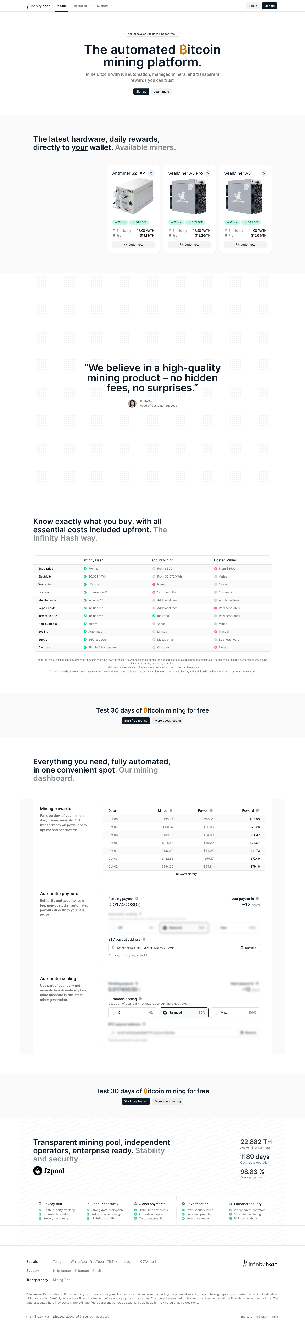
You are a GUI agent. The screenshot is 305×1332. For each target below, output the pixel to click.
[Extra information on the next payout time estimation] (257, 898)
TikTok (112, 1261)
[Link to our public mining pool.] (48, 1171)
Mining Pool (62, 1280)
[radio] (132, 928)
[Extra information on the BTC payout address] (144, 939)
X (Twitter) (148, 1261)
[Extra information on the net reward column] (257, 810)
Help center (62, 1271)
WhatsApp (79, 1261)
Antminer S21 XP (128, 173)
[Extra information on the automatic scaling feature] (140, 913)
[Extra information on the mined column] (170, 810)
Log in (253, 5)
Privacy (261, 1316)
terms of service (253, 659)
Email (96, 1271)
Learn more (161, 91)
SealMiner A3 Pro (185, 173)
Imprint (246, 1316)
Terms (274, 1316)
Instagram (128, 1261)
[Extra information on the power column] (211, 810)
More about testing (168, 720)
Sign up (269, 5)
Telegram (60, 1261)
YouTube (97, 1261)
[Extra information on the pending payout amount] (136, 898)
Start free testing (136, 720)
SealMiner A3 (237, 173)
